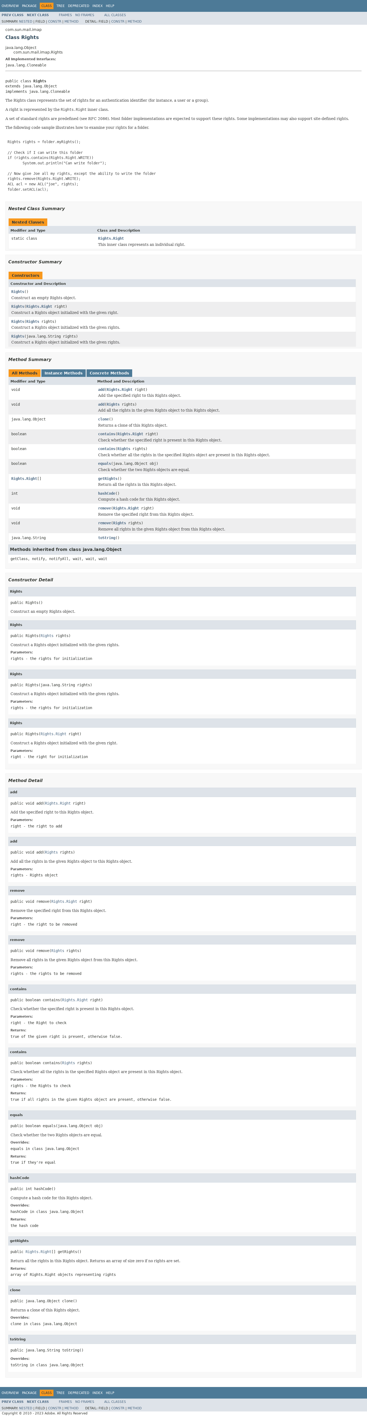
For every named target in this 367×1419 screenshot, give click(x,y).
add (101, 389)
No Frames (84, 15)
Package (29, 6)
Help (110, 6)
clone (103, 419)
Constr (54, 21)
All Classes (115, 15)
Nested (25, 21)
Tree (60, 6)
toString (106, 538)
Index (97, 6)
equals (104, 463)
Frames (65, 15)
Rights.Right (111, 238)
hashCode (106, 493)
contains (106, 434)
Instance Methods (63, 373)
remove (104, 508)
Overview (10, 6)
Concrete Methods (109, 373)
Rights (17, 291)
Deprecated (78, 6)
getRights (107, 478)
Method (71, 21)
